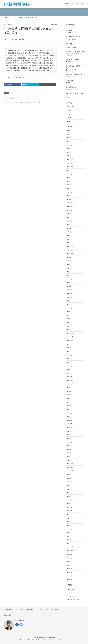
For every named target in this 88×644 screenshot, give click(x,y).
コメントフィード (75, 596)
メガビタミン (70, 110)
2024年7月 (70, 221)
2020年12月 (70, 377)
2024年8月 (70, 217)
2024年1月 (70, 242)
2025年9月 (70, 170)
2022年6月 (70, 311)
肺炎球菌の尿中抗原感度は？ (74, 37)
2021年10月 (70, 340)
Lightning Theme (37, 639)
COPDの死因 (69, 80)
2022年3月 (70, 322)
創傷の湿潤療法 (55, 609)
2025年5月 (70, 185)
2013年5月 (70, 529)
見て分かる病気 (43, 609)
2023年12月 (70, 246)
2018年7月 (70, 482)
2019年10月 (70, 427)
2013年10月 (70, 510)
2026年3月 (70, 148)
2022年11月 (70, 293)
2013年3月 (70, 536)
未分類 (53, 24)
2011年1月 (69, 579)
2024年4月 (70, 232)
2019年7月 (70, 438)
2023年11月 (70, 250)
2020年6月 (70, 398)
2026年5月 (70, 141)
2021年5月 (70, 358)
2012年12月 (70, 547)
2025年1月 (70, 199)
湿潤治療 (69, 117)
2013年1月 (70, 543)
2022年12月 (70, 290)
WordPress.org (74, 599)
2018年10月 (70, 471)
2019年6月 (70, 442)
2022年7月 (70, 308)
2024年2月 (70, 239)
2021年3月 (70, 366)
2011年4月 (69, 568)
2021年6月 (70, 355)
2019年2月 (70, 456)
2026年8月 (70, 130)
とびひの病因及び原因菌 (72, 59)
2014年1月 (70, 500)
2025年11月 (70, 163)
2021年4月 (70, 362)
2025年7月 (70, 177)
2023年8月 (70, 261)
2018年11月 (70, 467)
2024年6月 (70, 224)
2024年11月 (70, 206)
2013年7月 (70, 521)
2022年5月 (70, 315)
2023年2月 (70, 282)
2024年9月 (70, 214)
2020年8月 (70, 391)
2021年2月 (70, 369)
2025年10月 (70, 166)
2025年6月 (70, 181)
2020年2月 (70, 413)
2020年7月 (70, 395)
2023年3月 (70, 279)
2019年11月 (70, 424)
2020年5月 (70, 402)
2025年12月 (70, 159)
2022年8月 (70, 304)
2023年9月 (70, 257)
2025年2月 (70, 195)
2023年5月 (70, 271)
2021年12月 (70, 333)
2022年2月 (70, 326)
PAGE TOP (84, 623)
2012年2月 (70, 565)
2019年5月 (70, 445)
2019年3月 (70, 453)
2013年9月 (70, 514)
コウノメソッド (71, 106)
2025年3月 (70, 192)
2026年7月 (70, 134)
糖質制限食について (31, 609)
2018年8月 (70, 478)
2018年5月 (70, 489)
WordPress (28, 639)
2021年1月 (70, 373)
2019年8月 (70, 434)
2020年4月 (70, 406)
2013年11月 (70, 507)
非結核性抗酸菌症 (71, 87)
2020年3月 (70, 409)
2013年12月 (70, 503)
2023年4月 (70, 275)
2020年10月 (70, 384)
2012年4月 (70, 558)
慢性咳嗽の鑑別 (11, 98)
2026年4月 (70, 145)
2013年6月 (70, 525)
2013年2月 (70, 539)
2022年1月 (70, 329)
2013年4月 (70, 532)
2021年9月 (70, 344)
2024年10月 (70, 210)
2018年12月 (70, 463)
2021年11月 (70, 337)
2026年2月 (70, 152)
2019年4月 (70, 449)
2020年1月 (70, 416)
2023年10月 (70, 253)
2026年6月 (70, 137)
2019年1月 (70, 460)
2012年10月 (70, 554)
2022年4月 (70, 319)
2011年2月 (69, 576)
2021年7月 (70, 351)
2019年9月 (70, 431)
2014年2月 (70, 496)
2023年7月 (70, 264)
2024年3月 (70, 235)
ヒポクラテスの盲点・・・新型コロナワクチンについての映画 (23, 102)
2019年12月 (70, 420)
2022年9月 (70, 300)
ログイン (72, 589)
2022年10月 (70, 297)
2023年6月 (70, 268)
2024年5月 (70, 228)
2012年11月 (70, 550)
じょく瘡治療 (19, 609)
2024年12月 (70, 203)
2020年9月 (70, 387)
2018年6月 (70, 485)
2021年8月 (70, 348)
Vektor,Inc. (60, 639)
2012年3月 (70, 561)
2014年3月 (70, 492)
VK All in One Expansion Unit (49, 639)
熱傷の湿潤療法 (9, 609)
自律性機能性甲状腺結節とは (74, 74)
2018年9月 (70, 474)
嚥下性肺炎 (69, 30)
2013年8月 (70, 518)
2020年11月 (70, 380)
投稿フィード (74, 592)
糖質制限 (69, 121)
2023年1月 (70, 286)
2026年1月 (70, 156)
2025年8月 (70, 174)
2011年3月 (69, 572)
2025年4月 (70, 188)
